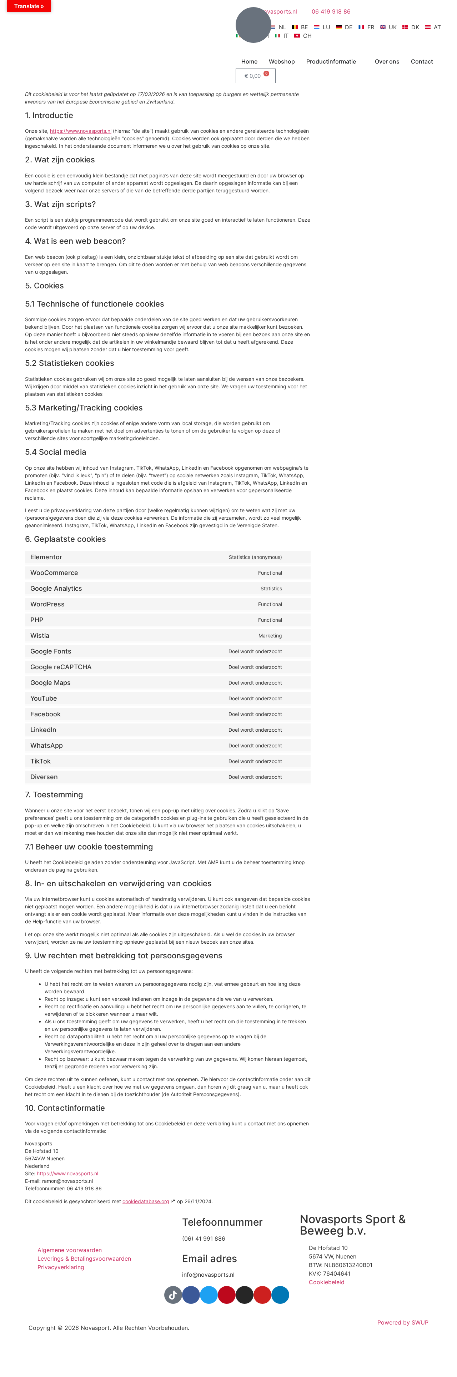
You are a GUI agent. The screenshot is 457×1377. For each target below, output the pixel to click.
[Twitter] (209, 1295)
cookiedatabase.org (145, 1201)
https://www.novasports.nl (80, 131)
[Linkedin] (280, 1295)
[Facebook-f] (191, 1295)
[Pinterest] (227, 1295)
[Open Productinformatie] (360, 61)
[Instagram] (244, 1295)
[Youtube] (262, 1295)
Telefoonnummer (222, 1222)
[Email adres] (173, 1259)
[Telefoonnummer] (173, 1222)
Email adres (209, 1258)
